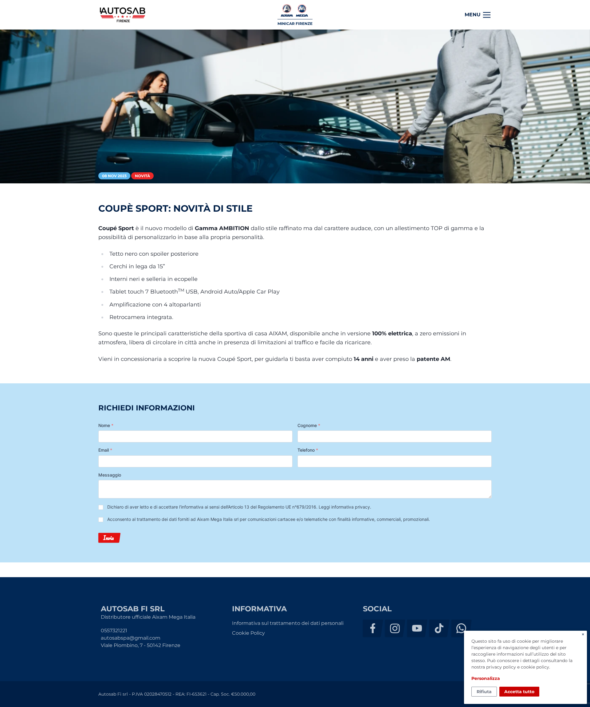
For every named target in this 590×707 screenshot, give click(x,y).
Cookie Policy (248, 633)
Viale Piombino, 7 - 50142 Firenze (140, 645)
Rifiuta (484, 691)
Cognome (308, 425)
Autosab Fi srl (123, 15)
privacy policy (501, 667)
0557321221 (114, 630)
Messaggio (109, 474)
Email (105, 450)
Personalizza (485, 678)
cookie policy (535, 667)
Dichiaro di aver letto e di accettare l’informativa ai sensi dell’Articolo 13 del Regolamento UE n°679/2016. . (239, 506)
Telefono (307, 450)
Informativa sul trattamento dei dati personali (288, 623)
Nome (105, 425)
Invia (108, 537)
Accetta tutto (519, 691)
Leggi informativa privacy (344, 506)
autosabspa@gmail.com (130, 638)
